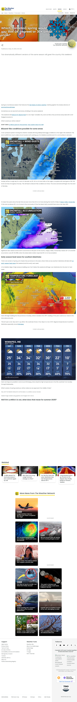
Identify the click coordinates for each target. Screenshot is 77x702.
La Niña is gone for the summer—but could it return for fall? (26, 125)
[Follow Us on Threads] (71, 645)
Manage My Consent (7, 653)
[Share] (2, 45)
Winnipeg (21, 324)
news (6, 13)
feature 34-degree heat (19, 115)
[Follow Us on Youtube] (64, 645)
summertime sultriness (8, 107)
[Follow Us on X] (75, 645)
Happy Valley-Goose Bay (67, 202)
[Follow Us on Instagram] (60, 645)
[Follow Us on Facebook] (56, 645)
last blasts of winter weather (37, 105)
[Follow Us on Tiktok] (68, 645)
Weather (11, 13)
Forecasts (17, 13)
